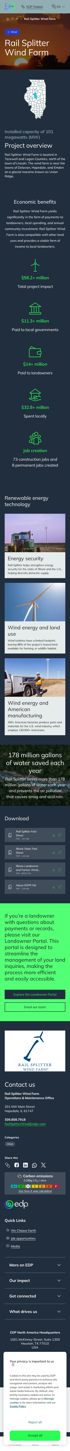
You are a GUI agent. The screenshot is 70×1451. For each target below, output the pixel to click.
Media (15, 1246)
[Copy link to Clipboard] (7, 1165)
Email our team (35, 1007)
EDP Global (34, 7)
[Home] (9, 19)
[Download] (53, 835)
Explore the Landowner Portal (35, 994)
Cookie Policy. (18, 1406)
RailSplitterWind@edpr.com (25, 1124)
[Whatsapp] (34, 1165)
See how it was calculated (35, 1191)
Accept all (35, 1435)
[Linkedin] (25, 1165)
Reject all (35, 1422)
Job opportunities (23, 1238)
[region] (35, 1398)
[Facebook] (16, 1165)
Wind (10, 1143)
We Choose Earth (23, 1230)
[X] (43, 1165)
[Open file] (60, 835)
